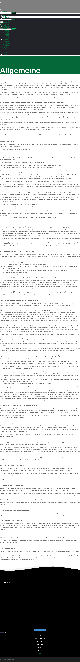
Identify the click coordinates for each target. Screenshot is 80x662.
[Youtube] (5, 632)
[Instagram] (3, 632)
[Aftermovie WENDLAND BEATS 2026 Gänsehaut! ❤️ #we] (10, 588)
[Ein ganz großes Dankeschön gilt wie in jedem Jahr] (30, 595)
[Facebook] (1, 632)
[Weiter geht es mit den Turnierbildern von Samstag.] (30, 616)
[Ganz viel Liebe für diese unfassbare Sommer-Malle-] (10, 618)
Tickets (3, 27)
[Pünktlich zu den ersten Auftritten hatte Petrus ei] (50, 596)
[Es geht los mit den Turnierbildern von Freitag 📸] (50, 613)
